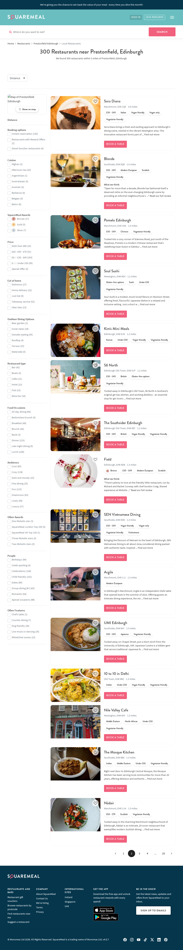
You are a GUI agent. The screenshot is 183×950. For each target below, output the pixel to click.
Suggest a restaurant (18, 922)
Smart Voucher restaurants (26, 148)
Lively (15, 500)
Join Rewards (155, 17)
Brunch (15, 429)
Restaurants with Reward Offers (28, 139)
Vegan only (154, 112)
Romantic (17, 594)
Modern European (129, 170)
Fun (14, 489)
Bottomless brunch (22, 417)
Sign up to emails (153, 910)
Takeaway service (21, 301)
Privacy (40, 911)
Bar (13, 367)
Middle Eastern (113, 721)
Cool (14, 466)
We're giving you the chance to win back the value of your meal (91, 4)
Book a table (115, 144)
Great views (18, 328)
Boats (15, 373)
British (124, 376)
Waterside (17, 351)
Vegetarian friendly (114, 119)
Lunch (15, 451)
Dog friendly (18, 625)
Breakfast (17, 423)
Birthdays (17, 559)
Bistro (15, 204)
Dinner (15, 440)
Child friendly (19, 576)
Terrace (16, 346)
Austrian (16, 187)
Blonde (109, 158)
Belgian (16, 198)
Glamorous (18, 495)
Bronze (113, 470)
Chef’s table (18, 614)
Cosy (14, 472)
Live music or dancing (23, 631)
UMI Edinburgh (115, 622)
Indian (109, 684)
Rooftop (16, 340)
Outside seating (20, 334)
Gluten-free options (115, 282)
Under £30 (144, 282)
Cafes (15, 378)
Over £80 (19, 246)
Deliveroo (17, 284)
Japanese (125, 634)
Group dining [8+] (21, 588)
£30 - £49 (111, 112)
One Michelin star (21, 521)
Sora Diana (112, 101)
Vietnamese (133, 532)
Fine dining (17, 483)
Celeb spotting (19, 565)
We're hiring (42, 903)
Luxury (15, 506)
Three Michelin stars (22, 538)
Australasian (18, 181)
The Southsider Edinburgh (123, 423)
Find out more (151, 134)
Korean (109, 340)
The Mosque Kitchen (119, 752)
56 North (111, 365)
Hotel (15, 384)
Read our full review (160, 195)
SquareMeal (26, 17)
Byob (14, 434)
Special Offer (18, 268)
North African (131, 721)
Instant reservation (22, 133)
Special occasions (21, 599)
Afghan (15, 164)
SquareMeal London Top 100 (27, 526)
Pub (14, 390)
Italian (123, 112)
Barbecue (17, 192)
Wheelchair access (21, 637)
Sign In (135, 17)
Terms (39, 907)
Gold (19, 224)
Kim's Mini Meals (116, 328)
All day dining (19, 411)
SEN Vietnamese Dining (122, 514)
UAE (67, 906)
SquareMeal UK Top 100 (24, 532)
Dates (15, 582)
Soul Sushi (111, 271)
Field (107, 459)
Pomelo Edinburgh (117, 220)
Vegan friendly (137, 112)
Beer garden (18, 323)
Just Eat (16, 296)
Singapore (70, 901)
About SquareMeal (46, 894)
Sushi (131, 282)
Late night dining (21, 446)
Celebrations (18, 571)
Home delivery (19, 290)
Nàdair (109, 803)
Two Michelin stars (21, 544)
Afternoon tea (19, 169)
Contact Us (42, 898)
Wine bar (16, 396)
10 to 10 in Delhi (116, 673)
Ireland (68, 897)
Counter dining (20, 620)
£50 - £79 (110, 814)
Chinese (124, 231)
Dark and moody (21, 477)
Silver (20, 230)
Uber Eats (17, 307)
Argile (108, 572)
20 (163, 853)
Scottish (145, 170)
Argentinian (18, 175)
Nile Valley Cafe (116, 710)
